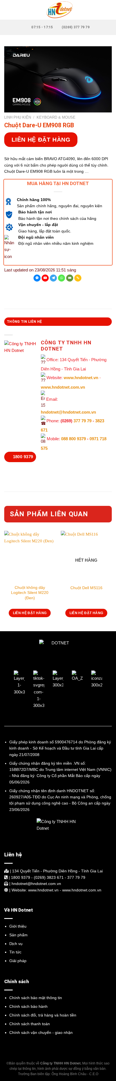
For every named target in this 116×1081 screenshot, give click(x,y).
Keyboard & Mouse (56, 117)
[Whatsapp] (61, 278)
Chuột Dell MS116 (86, 588)
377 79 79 (82, 420)
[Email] (69, 278)
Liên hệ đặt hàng (41, 139)
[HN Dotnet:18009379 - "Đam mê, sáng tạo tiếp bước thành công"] (58, 10)
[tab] (58, 321)
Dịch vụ (16, 943)
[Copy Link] (77, 278)
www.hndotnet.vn (81, 377)
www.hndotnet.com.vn (63, 387)
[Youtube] (45, 278)
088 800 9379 (73, 439)
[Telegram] (53, 278)
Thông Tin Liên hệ (24, 322)
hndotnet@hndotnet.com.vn (68, 412)
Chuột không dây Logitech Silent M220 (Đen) (29, 592)
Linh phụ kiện (17, 117)
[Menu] (7, 10)
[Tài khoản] (109, 10)
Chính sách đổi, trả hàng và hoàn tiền (42, 1015)
